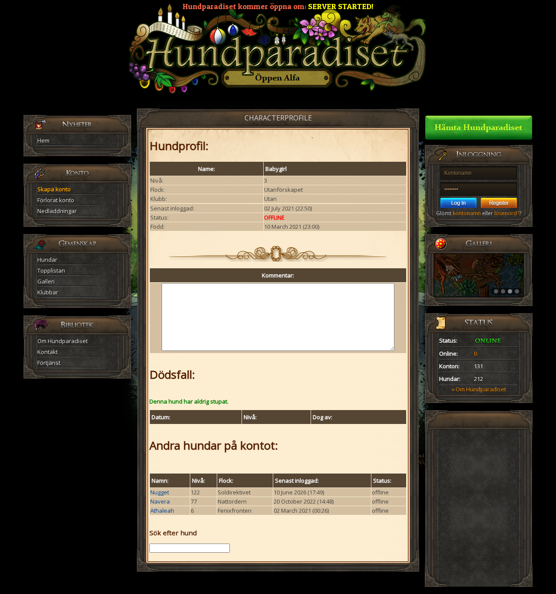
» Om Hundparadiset (479, 389)
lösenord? (506, 213)
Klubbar (47, 292)
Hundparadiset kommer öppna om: (278, 6)
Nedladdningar (57, 211)
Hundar (47, 260)
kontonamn (467, 213)
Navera (160, 501)
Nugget (159, 492)
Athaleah (162, 510)
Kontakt (47, 352)
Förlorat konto (55, 200)
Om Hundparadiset (62, 341)
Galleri (46, 281)
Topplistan (51, 270)
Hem (43, 140)
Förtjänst (48, 363)
